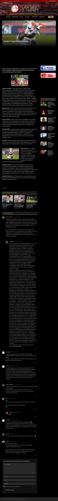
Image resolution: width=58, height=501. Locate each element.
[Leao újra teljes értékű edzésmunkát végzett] (43, 135)
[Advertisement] (19, 58)
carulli (7, 365)
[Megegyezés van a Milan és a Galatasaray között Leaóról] (43, 119)
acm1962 (8, 352)
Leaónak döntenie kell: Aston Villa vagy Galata (51, 104)
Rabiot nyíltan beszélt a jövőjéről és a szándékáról (19, 205)
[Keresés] (43, 1)
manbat (8, 419)
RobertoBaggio (9, 384)
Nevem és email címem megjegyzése (12, 486)
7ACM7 (7, 441)
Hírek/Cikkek (15, 16)
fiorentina (5, 188)
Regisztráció (52, 1)
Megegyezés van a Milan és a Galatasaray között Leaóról (52, 119)
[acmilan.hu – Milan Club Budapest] (24, 8)
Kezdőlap (8, 16)
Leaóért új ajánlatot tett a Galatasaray (51, 128)
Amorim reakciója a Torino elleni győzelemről (31, 205)
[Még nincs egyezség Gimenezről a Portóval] (43, 152)
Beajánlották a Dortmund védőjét (51, 112)
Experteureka (9, 217)
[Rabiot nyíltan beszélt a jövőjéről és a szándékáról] (19, 199)
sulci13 (11, 412)
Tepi (7, 398)
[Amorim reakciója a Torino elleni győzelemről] (31, 199)
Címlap (5, 38)
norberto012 (10, 44)
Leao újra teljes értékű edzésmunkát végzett (51, 135)
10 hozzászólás (24, 44)
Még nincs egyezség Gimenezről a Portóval (51, 152)
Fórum (51, 16)
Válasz (35, 238)
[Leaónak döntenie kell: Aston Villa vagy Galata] (43, 104)
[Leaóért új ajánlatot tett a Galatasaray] (43, 128)
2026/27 (21, 16)
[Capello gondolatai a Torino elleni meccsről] (7, 199)
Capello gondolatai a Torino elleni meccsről (7, 205)
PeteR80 (11, 241)
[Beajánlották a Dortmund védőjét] (43, 112)
